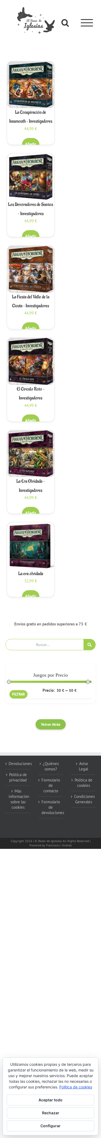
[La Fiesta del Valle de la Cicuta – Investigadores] (30, 269)
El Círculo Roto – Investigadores (30, 393)
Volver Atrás (50, 724)
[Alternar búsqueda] (65, 23)
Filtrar (18, 694)
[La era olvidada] (30, 546)
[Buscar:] (44, 644)
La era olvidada (30, 574)
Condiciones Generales (83, 799)
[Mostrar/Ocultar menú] (87, 22)
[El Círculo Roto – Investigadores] (30, 361)
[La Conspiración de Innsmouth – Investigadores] (30, 84)
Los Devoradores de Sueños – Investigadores (30, 209)
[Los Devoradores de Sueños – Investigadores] (30, 177)
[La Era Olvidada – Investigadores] (30, 453)
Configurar (50, 1125)
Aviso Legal (83, 766)
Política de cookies (83, 782)
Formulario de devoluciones (50, 807)
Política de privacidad (18, 777)
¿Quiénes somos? (51, 766)
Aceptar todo (50, 1100)
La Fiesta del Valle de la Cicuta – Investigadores (30, 301)
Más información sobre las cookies (18, 799)
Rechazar (50, 1113)
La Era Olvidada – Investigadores (30, 485)
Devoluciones (18, 763)
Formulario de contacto (50, 785)
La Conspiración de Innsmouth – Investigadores (30, 116)
